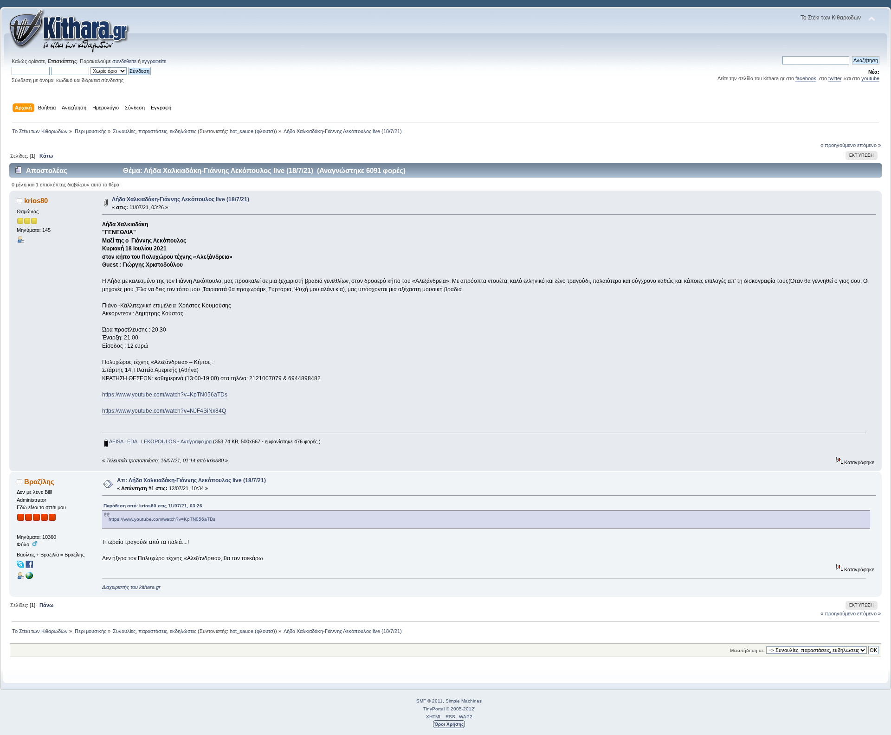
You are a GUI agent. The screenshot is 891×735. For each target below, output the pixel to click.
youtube (870, 78)
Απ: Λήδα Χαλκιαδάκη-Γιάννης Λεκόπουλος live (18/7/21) (191, 480)
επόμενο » (869, 145)
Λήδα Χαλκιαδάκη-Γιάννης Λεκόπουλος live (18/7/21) (180, 199)
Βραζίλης (39, 482)
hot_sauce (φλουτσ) (252, 131)
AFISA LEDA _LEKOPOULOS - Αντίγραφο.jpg (160, 441)
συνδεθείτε (124, 61)
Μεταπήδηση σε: (747, 650)
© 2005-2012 (460, 708)
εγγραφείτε (154, 61)
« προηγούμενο (838, 145)
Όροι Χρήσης (449, 724)
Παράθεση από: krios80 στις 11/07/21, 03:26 (152, 505)
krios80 (36, 201)
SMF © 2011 (429, 700)
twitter (834, 78)
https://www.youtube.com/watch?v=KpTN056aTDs (164, 394)
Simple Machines (464, 700)
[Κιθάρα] (29, 577)
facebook (805, 78)
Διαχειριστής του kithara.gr (131, 587)
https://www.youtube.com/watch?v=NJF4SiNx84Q (164, 411)
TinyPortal (434, 708)
